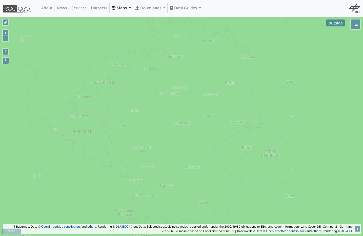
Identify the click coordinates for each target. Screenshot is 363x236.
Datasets (99, 8)
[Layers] (355, 24)
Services (79, 8)
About (47, 8)
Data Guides (185, 8)
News (62, 8)
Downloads (150, 8)
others (91, 226)
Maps (122, 8)
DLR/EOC (122, 226)
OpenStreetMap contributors (61, 226)
